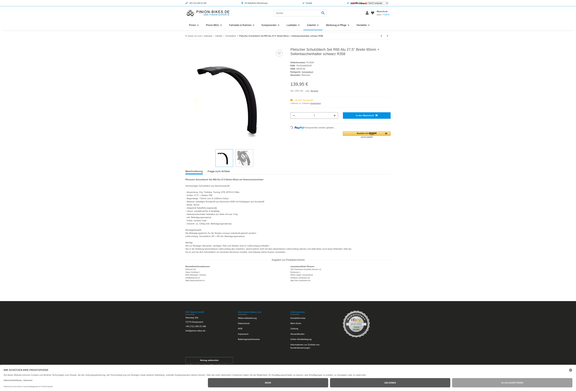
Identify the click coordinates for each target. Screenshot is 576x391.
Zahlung (294, 328)
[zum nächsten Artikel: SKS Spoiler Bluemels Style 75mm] (387, 36)
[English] (351, 3)
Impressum (243, 334)
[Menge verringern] (294, 115)
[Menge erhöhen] (334, 115)
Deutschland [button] (315, 103)
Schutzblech (307, 72)
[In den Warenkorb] (187, 45)
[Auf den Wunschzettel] (279, 53)
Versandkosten (297, 334)
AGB (240, 328)
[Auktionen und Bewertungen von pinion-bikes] (356, 324)
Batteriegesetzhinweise (249, 339)
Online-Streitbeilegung (301, 339)
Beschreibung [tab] (194, 171)
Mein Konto (295, 323)
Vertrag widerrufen (209, 360)
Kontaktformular (298, 318)
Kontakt (309, 3)
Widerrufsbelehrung (247, 318)
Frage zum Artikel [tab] (219, 171)
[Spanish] (366, 3)
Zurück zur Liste (195, 36)
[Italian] (359, 3)
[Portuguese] (361, 3)
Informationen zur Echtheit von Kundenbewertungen (305, 346)
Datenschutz (244, 323)
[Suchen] (323, 13)
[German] (356, 3)
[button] (367, 13)
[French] (354, 3)
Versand (314, 91)
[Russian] (363, 3)
